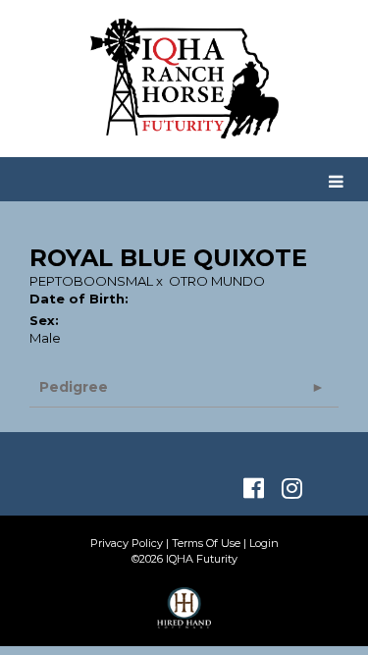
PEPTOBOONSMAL (91, 281)
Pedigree (73, 387)
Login (264, 543)
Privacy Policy (126, 543)
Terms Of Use (206, 543)
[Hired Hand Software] (184, 616)
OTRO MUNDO (217, 281)
